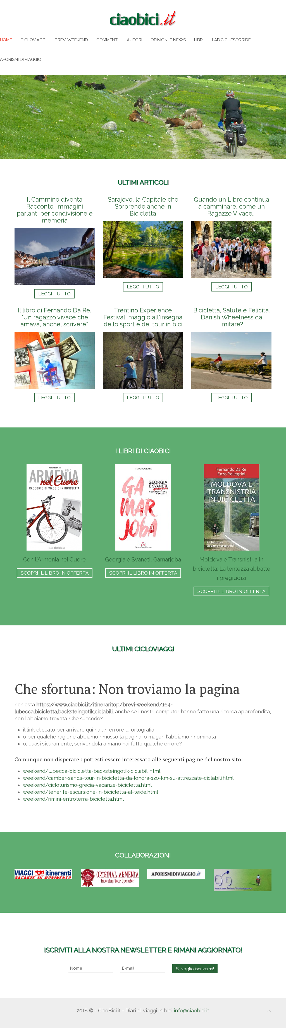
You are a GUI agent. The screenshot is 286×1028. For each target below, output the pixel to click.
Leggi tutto (54, 294)
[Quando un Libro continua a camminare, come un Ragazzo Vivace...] (231, 247)
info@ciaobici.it (191, 1010)
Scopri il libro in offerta (55, 573)
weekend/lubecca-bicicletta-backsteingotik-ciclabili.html (91, 771)
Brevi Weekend (71, 39)
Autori (134, 39)
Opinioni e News (168, 39)
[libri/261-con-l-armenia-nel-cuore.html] (54, 507)
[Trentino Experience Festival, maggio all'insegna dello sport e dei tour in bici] (143, 354)
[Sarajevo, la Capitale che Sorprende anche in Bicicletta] (143, 247)
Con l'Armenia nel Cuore (54, 559)
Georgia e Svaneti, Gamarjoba (143, 559)
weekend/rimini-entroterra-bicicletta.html (73, 799)
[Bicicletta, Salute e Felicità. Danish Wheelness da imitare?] (231, 354)
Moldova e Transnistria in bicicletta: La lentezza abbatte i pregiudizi (231, 568)
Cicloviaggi (33, 39)
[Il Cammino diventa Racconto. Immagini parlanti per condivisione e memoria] (55, 247)
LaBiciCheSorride (231, 39)
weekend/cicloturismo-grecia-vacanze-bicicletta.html (87, 785)
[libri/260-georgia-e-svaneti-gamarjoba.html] (143, 507)
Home (6, 39)
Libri (199, 39)
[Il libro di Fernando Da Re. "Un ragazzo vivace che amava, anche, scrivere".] (55, 354)
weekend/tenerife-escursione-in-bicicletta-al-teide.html (90, 792)
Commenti (107, 39)
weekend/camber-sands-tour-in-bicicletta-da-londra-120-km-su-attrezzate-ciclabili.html (128, 778)
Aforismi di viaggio (20, 59)
